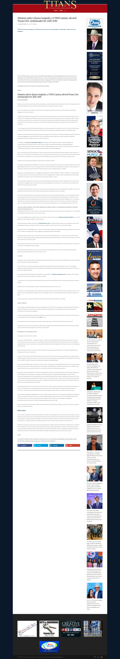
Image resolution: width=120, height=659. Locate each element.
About (61, 10)
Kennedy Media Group (57, 657)
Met (41, 317)
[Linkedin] (101, 657)
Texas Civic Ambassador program (34, 142)
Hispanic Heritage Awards (58, 274)
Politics (35, 24)
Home (56, 10)
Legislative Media (22, 24)
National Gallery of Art (44, 223)
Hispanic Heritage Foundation (66, 217)
